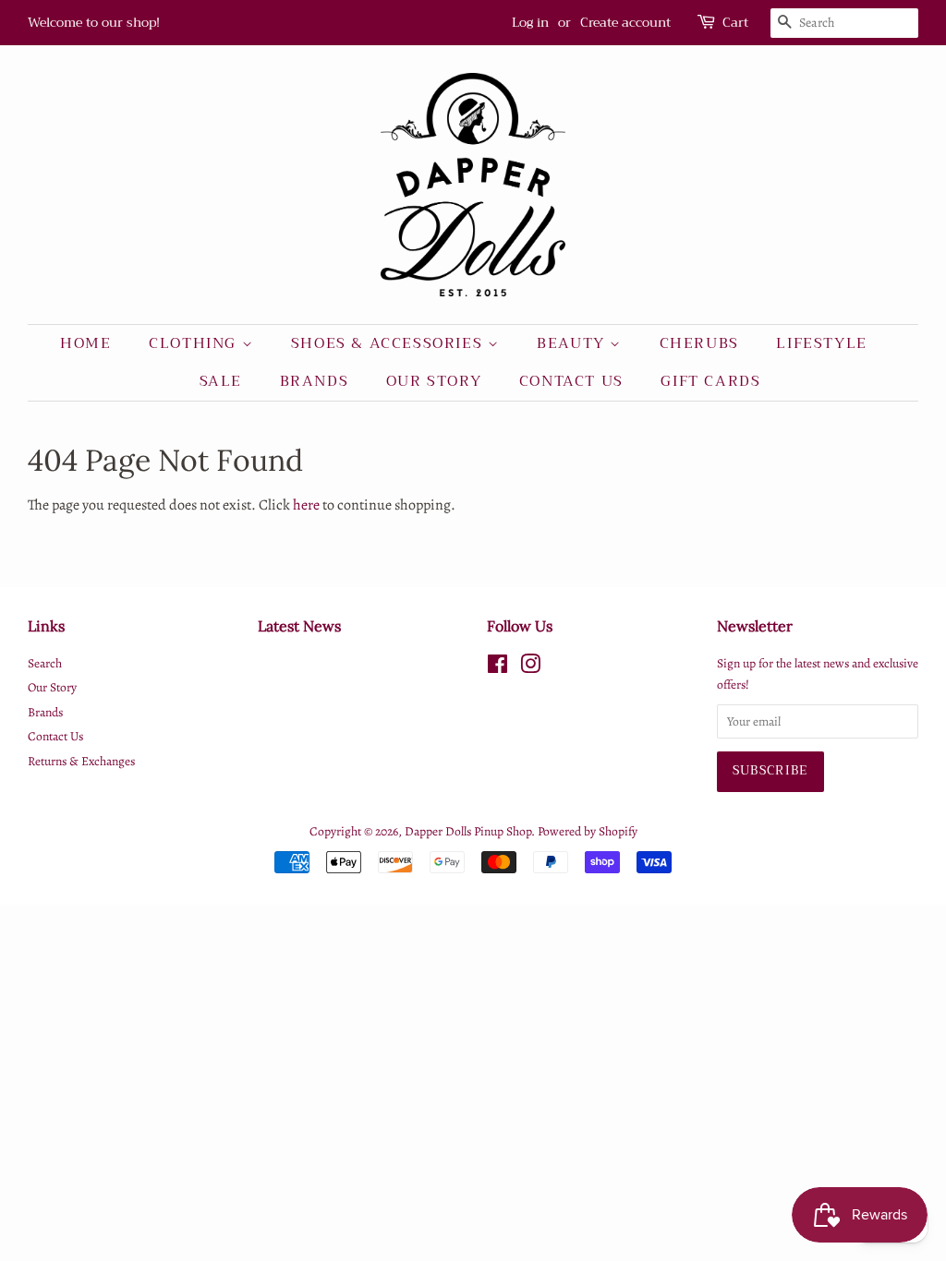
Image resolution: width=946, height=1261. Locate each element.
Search (45, 663)
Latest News (299, 626)
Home (85, 343)
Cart (735, 22)
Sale (221, 381)
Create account (625, 22)
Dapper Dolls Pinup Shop (468, 831)
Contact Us (571, 381)
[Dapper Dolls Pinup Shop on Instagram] (530, 668)
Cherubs (699, 343)
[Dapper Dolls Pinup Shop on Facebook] (497, 668)
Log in (530, 22)
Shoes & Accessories (389, 343)
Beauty (573, 343)
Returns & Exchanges (81, 761)
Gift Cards (710, 381)
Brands (314, 381)
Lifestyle (821, 343)
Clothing (195, 343)
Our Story (433, 381)
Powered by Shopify (587, 831)
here (306, 505)
